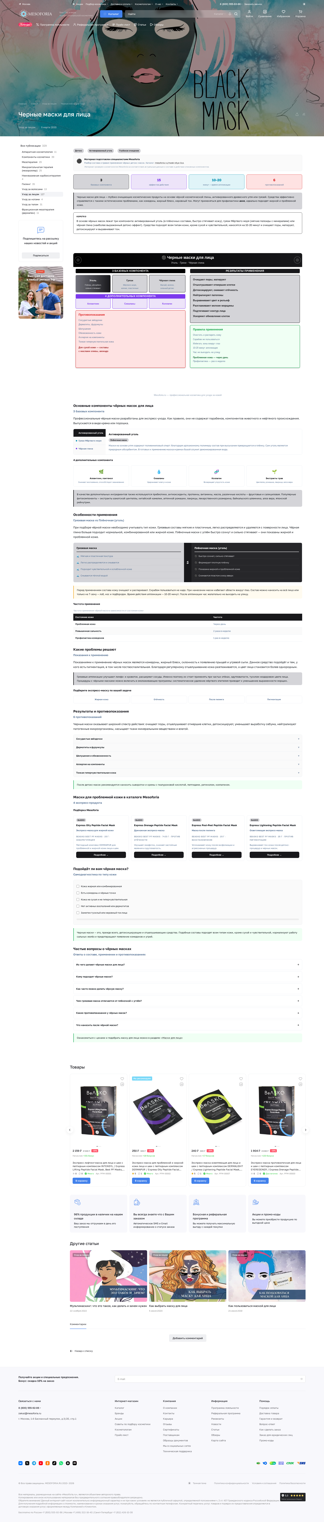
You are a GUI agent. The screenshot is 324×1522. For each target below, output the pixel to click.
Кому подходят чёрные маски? (94, 976)
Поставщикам (171, 1435)
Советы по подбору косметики (132, 1424)
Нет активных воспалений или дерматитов (105, 906)
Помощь (264, 1400)
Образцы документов (175, 1440)
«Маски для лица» (172, 1037)
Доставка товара (269, 1413)
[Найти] (236, 14)
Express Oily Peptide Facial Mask (95, 825)
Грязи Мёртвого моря (90, 440)
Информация (219, 1400)
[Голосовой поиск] (230, 14)
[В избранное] (122, 1079)
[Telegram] (34, 1463)
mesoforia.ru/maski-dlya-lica (169, 163)
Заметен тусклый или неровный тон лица (104, 912)
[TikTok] (54, 1463)
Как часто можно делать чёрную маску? (100, 988)
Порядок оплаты (268, 1407)
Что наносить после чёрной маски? (97, 1025)
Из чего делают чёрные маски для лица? (100, 964)
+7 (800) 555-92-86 (52, 1512)
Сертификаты (171, 1429)
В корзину (81, 1180)
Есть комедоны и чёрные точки (98, 893)
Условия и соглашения (264, 1483)
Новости (216, 1424)
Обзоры (215, 1435)
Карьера (168, 1418)
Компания (169, 1400)
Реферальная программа (225, 1413)
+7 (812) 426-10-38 (123, 1512)
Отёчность (159, 699)
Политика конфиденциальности (231, 1483)
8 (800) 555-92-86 (230, 4)
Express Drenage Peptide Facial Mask (156, 825)
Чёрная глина (86, 448)
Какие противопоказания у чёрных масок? (101, 1012)
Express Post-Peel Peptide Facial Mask (214, 825)
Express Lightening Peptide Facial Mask (273, 825)
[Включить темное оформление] (304, 4)
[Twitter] (27, 1463)
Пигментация (274, 699)
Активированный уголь (91, 433)
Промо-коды (266, 1440)
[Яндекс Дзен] (68, 1463)
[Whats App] (61, 1463)
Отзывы (167, 1424)
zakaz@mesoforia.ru (29, 1413)
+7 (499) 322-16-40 (82, 1512)
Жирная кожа (101, 699)
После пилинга (216, 699)
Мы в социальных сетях (177, 1445)
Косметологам (123, 1429)
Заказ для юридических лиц (276, 1435)
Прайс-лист (121, 1435)
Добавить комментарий (188, 1338)
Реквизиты (217, 1418)
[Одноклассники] (48, 1463)
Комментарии (78, 1324)
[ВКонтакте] (20, 1463)
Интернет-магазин (126, 1400)
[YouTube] (41, 1463)
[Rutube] (75, 1463)
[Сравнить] (122, 1084)
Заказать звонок (253, 4)
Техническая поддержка (177, 1451)
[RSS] (304, 114)
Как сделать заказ (270, 1429)
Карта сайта (218, 1440)
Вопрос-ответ (267, 1424)
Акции (118, 1418)
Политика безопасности (292, 1483)
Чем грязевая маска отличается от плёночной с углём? (109, 1000)
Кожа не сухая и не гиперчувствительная (104, 899)
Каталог (119, 1407)
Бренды (119, 1413)
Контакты (168, 1413)
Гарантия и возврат (271, 1418)
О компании (170, 1407)
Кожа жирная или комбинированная (101, 886)
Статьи (215, 1429)
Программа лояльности (225, 1407)
